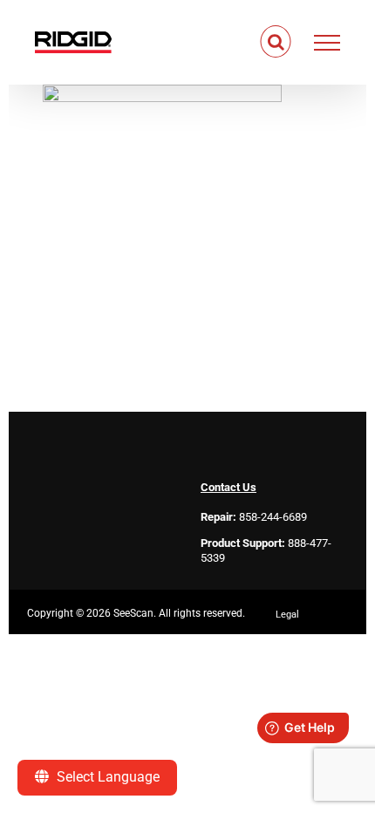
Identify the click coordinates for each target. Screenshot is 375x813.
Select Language (106, 777)
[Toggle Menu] (327, 43)
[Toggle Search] (276, 42)
